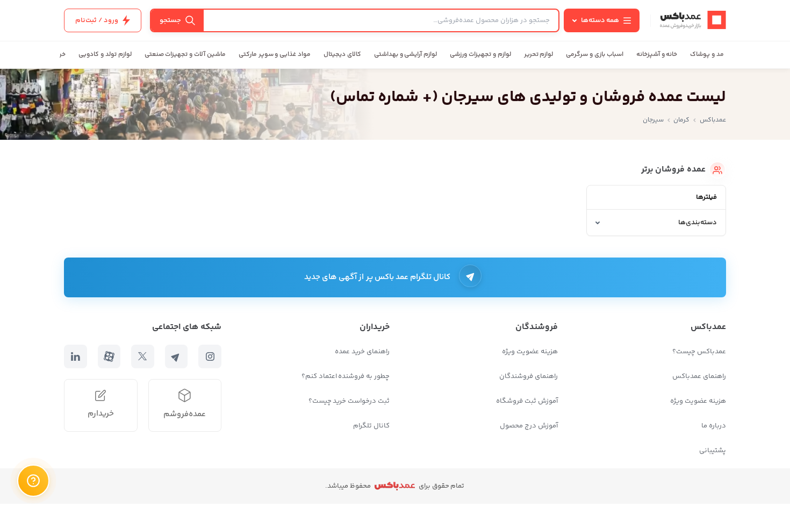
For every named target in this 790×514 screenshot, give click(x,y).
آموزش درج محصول (529, 425)
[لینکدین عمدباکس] (75, 356)
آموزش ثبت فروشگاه (527, 401)
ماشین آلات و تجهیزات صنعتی (185, 54)
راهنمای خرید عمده (362, 351)
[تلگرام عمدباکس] (176, 356)
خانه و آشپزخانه (657, 54)
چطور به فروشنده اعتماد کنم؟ (345, 376)
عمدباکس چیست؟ (699, 351)
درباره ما (713, 425)
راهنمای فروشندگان (528, 376)
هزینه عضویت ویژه (698, 401)
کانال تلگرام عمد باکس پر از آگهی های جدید (377, 277)
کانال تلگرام (371, 425)
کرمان (681, 120)
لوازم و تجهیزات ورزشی (480, 54)
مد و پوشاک (707, 54)
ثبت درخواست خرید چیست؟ (349, 401)
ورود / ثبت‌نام (96, 20)
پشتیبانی (712, 450)
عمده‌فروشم (184, 414)
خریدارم (101, 414)
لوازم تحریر (539, 54)
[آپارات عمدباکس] (109, 356)
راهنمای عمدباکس (699, 376)
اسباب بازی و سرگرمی (594, 54)
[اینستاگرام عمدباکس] (209, 356)
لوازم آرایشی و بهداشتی (405, 54)
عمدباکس (713, 120)
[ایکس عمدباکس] (142, 356)
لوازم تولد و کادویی (104, 54)
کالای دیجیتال (342, 54)
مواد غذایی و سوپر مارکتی (275, 54)
